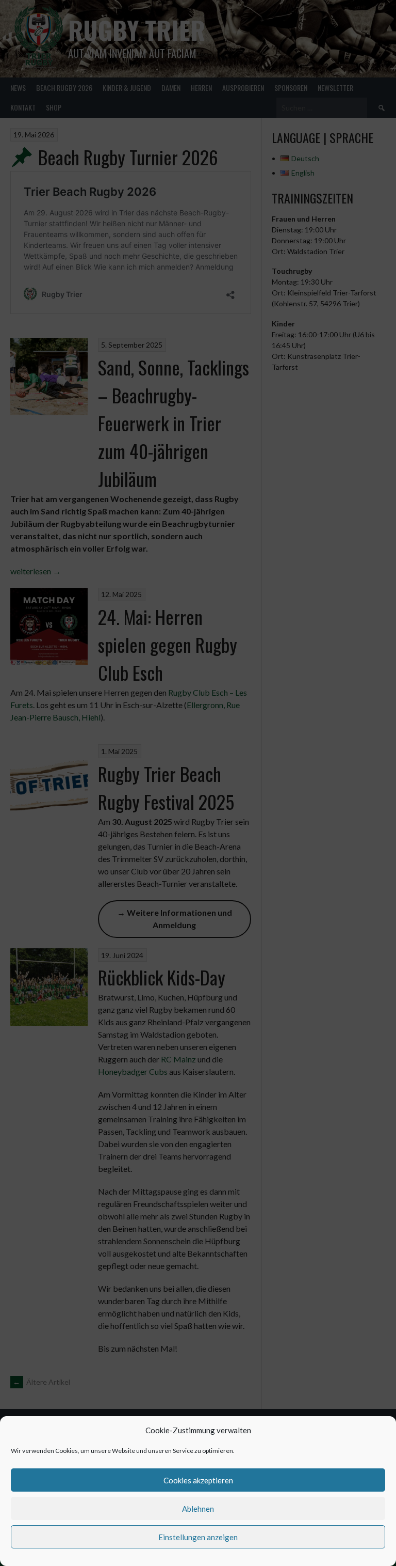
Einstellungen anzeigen (198, 1537)
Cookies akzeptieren (198, 1480)
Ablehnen (198, 1508)
